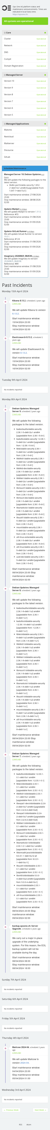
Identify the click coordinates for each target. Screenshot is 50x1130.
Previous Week (11, 1110)
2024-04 (24, 1062)
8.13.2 (15, 313)
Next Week (40, 1110)
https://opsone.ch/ (20, 14)
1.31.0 (38, 211)
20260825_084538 (12, 261)
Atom (29, 1124)
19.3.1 (6, 236)
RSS (20, 1124)
